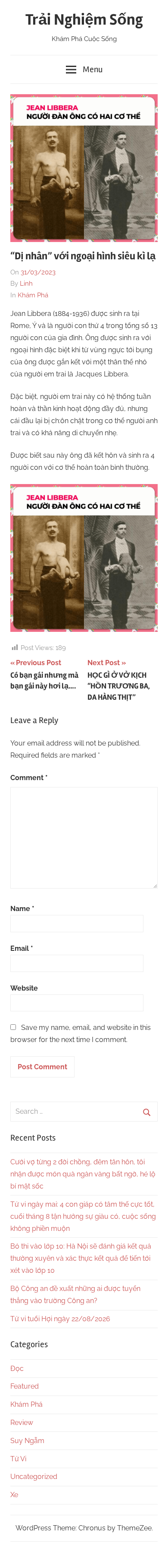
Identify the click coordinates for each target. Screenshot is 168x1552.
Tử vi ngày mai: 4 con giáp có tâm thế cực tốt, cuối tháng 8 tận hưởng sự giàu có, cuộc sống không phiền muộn (83, 1216)
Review (21, 1422)
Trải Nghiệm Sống (84, 19)
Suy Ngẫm (27, 1441)
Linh (26, 283)
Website (24, 988)
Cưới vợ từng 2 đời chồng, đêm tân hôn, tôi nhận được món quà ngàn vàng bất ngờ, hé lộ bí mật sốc (83, 1174)
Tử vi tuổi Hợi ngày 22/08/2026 (60, 1319)
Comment (29, 778)
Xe (14, 1495)
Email (21, 948)
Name (22, 909)
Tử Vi (18, 1459)
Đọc (17, 1368)
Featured (24, 1386)
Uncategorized (33, 1476)
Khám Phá (33, 295)
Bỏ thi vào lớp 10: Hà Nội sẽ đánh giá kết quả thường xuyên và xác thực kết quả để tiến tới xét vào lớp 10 (80, 1258)
